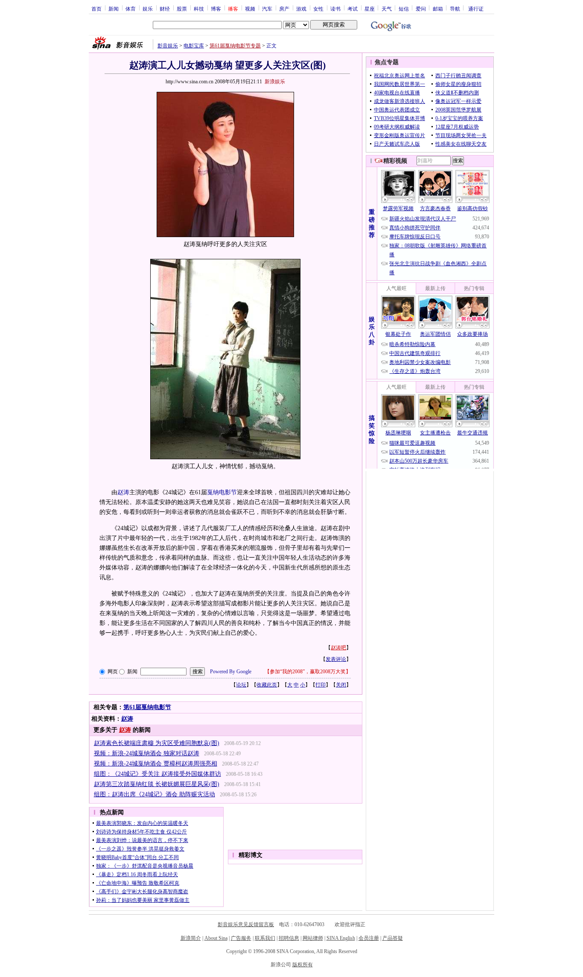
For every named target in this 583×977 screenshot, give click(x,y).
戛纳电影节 (222, 492)
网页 (113, 672)
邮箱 (438, 8)
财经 (165, 8)
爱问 (421, 8)
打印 (320, 685)
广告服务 (241, 938)
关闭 (341, 685)
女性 (318, 8)
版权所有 (302, 965)
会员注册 (369, 938)
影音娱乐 (167, 46)
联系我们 (265, 938)
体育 (130, 8)
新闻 (113, 8)
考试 (352, 8)
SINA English (340, 938)
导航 (455, 8)
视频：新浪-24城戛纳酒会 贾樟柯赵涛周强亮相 (155, 763)
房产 (284, 8)
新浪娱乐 (275, 82)
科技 (199, 8)
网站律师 (313, 938)
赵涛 (123, 492)
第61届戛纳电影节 (147, 707)
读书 (335, 8)
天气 (387, 8)
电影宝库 (194, 46)
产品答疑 (392, 938)
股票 (182, 8)
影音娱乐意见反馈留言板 (246, 924)
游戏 (301, 8)
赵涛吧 (338, 648)
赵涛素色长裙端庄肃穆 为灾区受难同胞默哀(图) (156, 743)
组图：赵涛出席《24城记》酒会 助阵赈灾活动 (154, 794)
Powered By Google (230, 672)
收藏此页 (267, 685)
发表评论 (336, 659)
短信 (404, 8)
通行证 (476, 8)
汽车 (267, 8)
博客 (216, 8)
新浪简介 (191, 938)
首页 (96, 8)
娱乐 (148, 8)
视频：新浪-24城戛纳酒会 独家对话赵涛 (146, 753)
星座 (369, 8)
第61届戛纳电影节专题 (235, 46)
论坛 (241, 685)
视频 (250, 8)
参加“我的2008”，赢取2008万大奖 (308, 672)
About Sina (215, 938)
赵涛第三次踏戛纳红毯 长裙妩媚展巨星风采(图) (156, 784)
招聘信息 (289, 938)
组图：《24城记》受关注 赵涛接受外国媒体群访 (157, 774)
